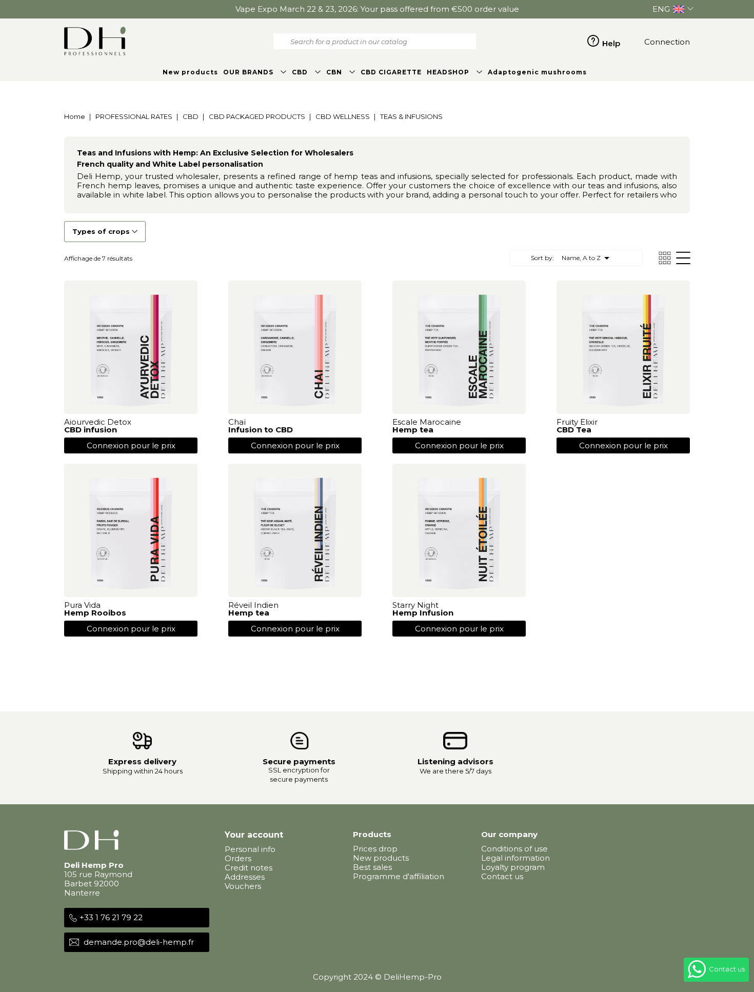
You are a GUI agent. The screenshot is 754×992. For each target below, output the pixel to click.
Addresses (245, 877)
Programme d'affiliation (398, 876)
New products (381, 858)
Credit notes (248, 867)
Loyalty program (513, 867)
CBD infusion (90, 429)
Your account (254, 835)
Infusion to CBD (260, 429)
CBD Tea (574, 429)
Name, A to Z (587, 258)
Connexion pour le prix (131, 445)
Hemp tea (412, 429)
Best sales (372, 867)
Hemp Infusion (422, 613)
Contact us (502, 876)
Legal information (515, 858)
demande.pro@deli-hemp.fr (139, 942)
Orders (238, 858)
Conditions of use (514, 849)
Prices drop (375, 849)
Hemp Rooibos (95, 613)
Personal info (250, 849)
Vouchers (243, 886)
